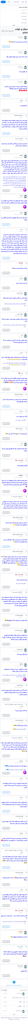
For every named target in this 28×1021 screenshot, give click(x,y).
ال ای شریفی (18, 1011)
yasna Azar (20, 685)
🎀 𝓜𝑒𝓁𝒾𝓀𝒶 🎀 (19, 461)
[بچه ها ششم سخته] (14, 584)
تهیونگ (21, 761)
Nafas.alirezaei (19, 115)
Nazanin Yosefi (19, 394)
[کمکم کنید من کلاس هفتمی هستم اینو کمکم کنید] (14, 304)
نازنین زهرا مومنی (19, 630)
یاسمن (21, 278)
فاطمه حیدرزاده (19, 139)
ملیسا (21, 778)
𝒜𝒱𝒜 (21, 230)
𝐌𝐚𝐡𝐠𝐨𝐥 (21, 475)
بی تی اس (20, 37)
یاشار (21, 890)
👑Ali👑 (20, 932)
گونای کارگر (20, 966)
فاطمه (21, 196)
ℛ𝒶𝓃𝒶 (21, 411)
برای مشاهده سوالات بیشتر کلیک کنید (14, 985)
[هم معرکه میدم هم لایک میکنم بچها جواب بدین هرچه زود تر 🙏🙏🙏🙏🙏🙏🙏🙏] (14, 364)
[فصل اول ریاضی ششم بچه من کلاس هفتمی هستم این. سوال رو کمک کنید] (14, 326)
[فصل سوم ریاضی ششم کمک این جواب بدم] (14, 420)
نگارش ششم (23, 23)
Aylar (21, 101)
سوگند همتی (20, 293)
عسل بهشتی (20, 649)
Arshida (19, 1006)
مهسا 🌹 (20, 373)
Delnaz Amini (19, 429)
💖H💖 (21, 263)
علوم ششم (24, 19)
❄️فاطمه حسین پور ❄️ (17, 497)
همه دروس (24, 10)
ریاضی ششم (23, 13)
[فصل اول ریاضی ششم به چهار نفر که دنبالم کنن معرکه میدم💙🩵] (14, 770)
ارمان (21, 352)
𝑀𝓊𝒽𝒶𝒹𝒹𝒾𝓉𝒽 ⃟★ (19, 615)
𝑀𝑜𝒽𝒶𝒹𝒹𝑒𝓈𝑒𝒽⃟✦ (19, 720)
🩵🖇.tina (20, 947)
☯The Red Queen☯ (18, 518)
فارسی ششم (23, 16)
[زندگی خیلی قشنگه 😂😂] (14, 729)
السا (22, 335)
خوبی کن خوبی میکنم (17, 997)
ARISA (21, 156)
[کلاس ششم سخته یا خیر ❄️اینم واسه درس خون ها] (14, 922)
